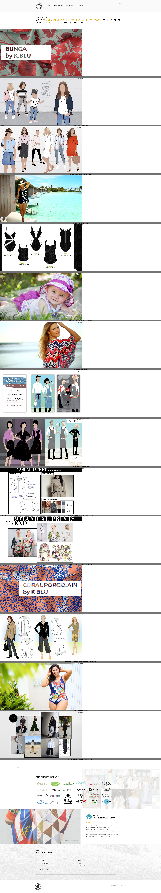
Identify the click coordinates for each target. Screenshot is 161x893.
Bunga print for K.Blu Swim (80, 77)
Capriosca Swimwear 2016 (80, 223)
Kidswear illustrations (80, 125)
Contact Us (73, 5)
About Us (68, 5)
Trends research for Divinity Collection (80, 759)
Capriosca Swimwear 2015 (80, 710)
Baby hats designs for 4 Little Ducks (80, 320)
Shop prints (80, 5)
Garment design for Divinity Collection (80, 515)
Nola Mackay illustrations (80, 466)
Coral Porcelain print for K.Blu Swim (80, 613)
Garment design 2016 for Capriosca (80, 272)
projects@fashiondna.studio (46, 869)
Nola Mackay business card (80, 418)
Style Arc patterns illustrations (80, 174)
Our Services (61, 5)
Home (49, 5)
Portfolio (55, 5)
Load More (17, 767)
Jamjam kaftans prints (81, 369)
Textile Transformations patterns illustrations (80, 661)
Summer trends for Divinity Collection (81, 564)
